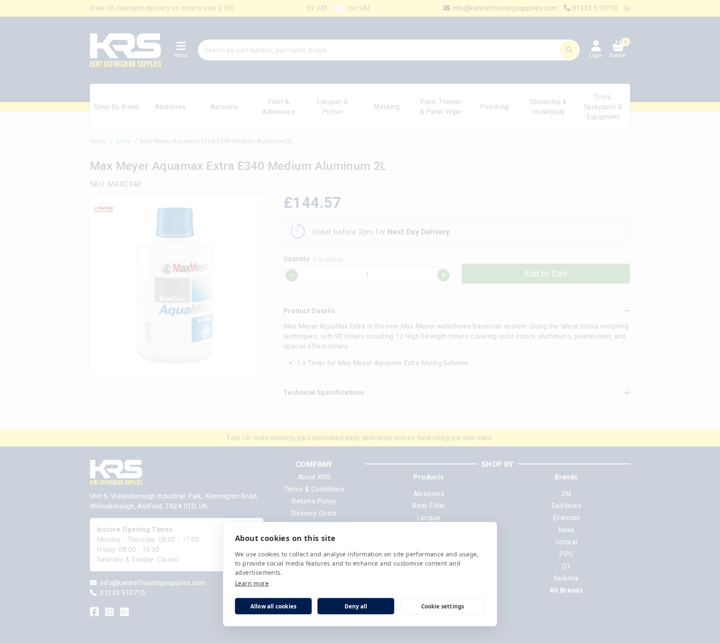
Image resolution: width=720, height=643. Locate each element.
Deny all (356, 606)
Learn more (252, 583)
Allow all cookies (273, 606)
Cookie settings (442, 606)
